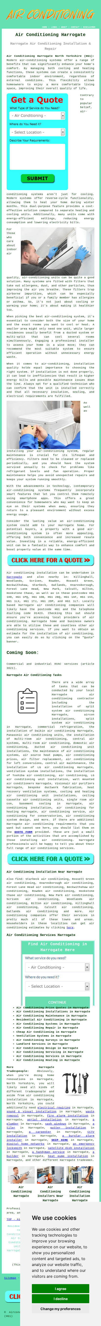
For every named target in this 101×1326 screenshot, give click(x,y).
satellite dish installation (71, 1148)
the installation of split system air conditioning (73, 706)
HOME (44, 27)
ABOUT (64, 27)
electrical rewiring (54, 1107)
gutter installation (68, 1127)
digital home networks (25, 1143)
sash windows (55, 1123)
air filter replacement (41, 759)
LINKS (54, 27)
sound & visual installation (31, 1111)
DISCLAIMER (89, 27)
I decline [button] (61, 1299)
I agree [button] (60, 1289)
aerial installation (44, 1119)
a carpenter (40, 1131)
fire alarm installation (67, 1115)
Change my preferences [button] (60, 1309)
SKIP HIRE (59, 1140)
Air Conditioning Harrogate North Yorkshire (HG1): (50, 56)
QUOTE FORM (23, 832)
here (70, 927)
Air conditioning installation (32, 572)
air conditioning (73, 775)
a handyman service (48, 1152)
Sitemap (10, 1278)
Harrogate (14, 577)
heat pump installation (68, 1156)
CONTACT (75, 27)
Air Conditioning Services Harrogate (41, 935)
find (18, 879)
